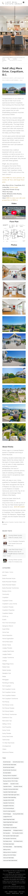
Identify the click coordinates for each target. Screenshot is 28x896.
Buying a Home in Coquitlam (10, 775)
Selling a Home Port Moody (9, 855)
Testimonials (6, 739)
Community (5, 594)
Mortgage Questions (17, 830)
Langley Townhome (8, 657)
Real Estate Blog (18, 846)
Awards (4, 575)
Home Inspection (7, 635)
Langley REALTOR (7, 816)
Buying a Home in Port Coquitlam (11, 778)
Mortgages (5, 679)
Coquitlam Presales (7, 607)
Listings (4, 660)
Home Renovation (7, 641)
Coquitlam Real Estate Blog (9, 797)
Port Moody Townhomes (9, 714)
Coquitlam (5, 597)
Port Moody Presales (8, 708)
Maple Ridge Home (7, 664)
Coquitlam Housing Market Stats (10, 789)
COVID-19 (5, 616)
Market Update (6, 670)
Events (4, 619)
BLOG (21, 893)
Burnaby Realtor (7, 772)
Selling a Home (6, 724)
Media (4, 676)
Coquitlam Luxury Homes (9, 604)
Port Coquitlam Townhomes (9, 838)
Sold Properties (6, 727)
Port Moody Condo (7, 705)
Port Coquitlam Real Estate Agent (11, 835)
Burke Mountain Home (18, 761)
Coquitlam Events (7, 786)
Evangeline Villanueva (8, 805)
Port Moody (5, 702)
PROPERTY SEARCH (13, 891)
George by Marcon (7, 626)
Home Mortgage (7, 813)
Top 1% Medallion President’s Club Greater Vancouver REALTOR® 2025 (14, 543)
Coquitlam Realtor (18, 522)
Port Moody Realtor (8, 711)
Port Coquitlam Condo (8, 689)
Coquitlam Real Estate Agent (9, 792)
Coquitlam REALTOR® (8, 800)
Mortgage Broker (7, 830)
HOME (6, 891)
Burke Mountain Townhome (9, 770)
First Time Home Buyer (9, 622)
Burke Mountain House (8, 578)
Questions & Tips (7, 717)
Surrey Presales (6, 733)
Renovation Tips (7, 720)
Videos (4, 749)
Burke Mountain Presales (9, 581)
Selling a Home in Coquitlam (9, 852)
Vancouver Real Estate (8, 857)
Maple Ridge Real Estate (8, 819)
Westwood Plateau (7, 752)
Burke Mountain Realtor (9, 585)
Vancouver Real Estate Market (10, 860)
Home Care (5, 632)
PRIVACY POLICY (15, 893)
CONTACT (8, 893)
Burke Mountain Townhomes (10, 588)
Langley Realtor (7, 654)
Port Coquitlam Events (17, 833)
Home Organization (8, 638)
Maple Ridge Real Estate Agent (10, 822)
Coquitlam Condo (7, 600)
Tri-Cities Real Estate (8, 743)
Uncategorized (6, 746)
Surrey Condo (6, 730)
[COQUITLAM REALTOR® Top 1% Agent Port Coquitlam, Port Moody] (11, 3)
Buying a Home (6, 591)
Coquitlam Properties (9, 522)
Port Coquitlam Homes (9, 692)
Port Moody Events (18, 841)
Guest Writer (5, 629)
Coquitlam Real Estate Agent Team (11, 794)
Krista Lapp (14, 187)
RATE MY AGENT (19, 507)
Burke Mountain (7, 761)
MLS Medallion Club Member (10, 827)
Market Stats (6, 667)
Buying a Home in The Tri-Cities (10, 781)
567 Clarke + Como (7, 572)
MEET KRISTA (21, 891)
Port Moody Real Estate (8, 844)
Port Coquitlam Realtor (9, 695)
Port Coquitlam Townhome (10, 698)
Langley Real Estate (8, 651)
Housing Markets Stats (18, 813)
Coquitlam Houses (18, 786)
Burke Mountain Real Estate (9, 764)
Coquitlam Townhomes (8, 803)
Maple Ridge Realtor (8, 824)
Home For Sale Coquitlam (9, 811)
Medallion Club (6, 673)
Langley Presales (7, 648)
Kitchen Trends (6, 645)
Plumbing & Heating (8, 683)
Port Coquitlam (6, 686)
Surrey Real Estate (7, 736)
